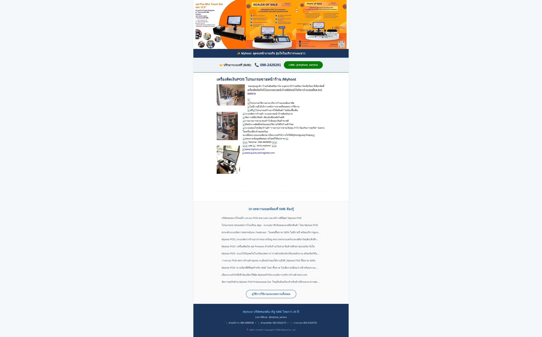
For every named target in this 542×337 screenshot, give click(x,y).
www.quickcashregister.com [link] (260, 152)
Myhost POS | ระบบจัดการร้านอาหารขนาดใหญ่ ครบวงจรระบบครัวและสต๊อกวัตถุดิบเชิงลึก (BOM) (269, 239)
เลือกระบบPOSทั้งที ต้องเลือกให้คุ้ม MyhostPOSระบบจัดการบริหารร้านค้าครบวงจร (264, 275)
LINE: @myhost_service (303, 64)
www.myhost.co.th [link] (255, 149)
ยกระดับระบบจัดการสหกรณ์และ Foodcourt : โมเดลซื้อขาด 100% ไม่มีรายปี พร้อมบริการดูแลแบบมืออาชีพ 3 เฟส (270, 232)
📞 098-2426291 (267, 65)
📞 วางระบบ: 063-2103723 (303, 323)
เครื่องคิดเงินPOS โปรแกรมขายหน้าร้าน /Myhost (256, 79)
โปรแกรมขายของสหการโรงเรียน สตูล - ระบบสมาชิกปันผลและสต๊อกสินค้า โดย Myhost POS (270, 225)
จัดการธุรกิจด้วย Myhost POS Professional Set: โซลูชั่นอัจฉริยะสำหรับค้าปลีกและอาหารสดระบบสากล (269, 282)
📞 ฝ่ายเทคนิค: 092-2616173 (271, 323)
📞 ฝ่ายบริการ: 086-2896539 (239, 323)
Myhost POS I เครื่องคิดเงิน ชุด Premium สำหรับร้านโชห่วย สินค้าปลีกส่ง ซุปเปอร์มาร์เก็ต (268, 246)
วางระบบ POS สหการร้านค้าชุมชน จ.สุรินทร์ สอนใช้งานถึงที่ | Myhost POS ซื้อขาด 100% (268, 260)
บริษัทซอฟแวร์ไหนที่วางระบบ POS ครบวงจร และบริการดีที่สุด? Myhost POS (261, 218)
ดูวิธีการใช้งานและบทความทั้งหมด (271, 294)
